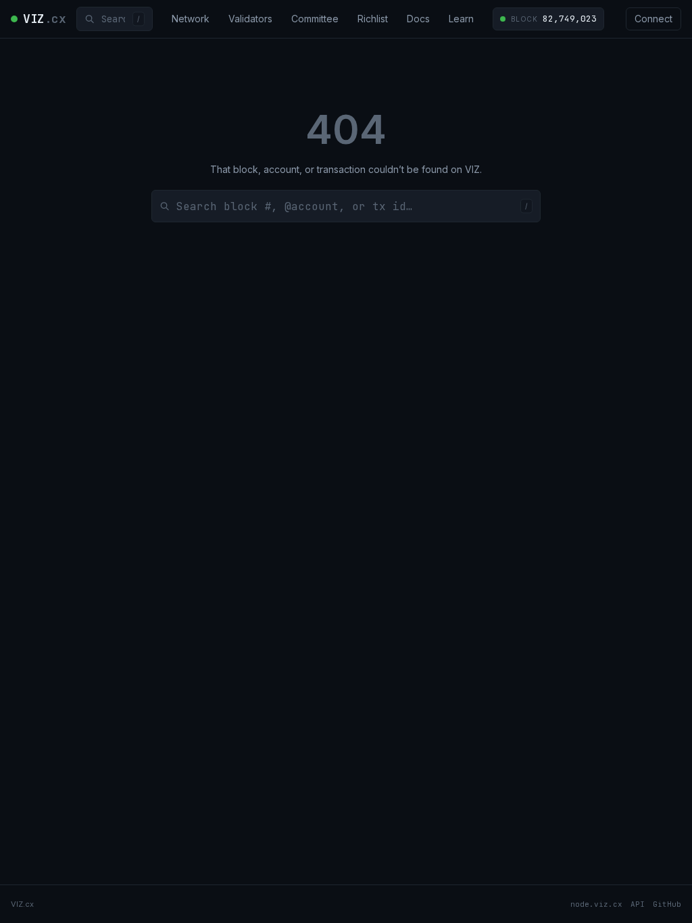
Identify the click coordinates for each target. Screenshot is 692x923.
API (638, 904)
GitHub (667, 904)
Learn (461, 18)
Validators (250, 18)
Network (190, 18)
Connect (653, 18)
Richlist (372, 18)
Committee (315, 18)
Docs (418, 18)
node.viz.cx (596, 904)
